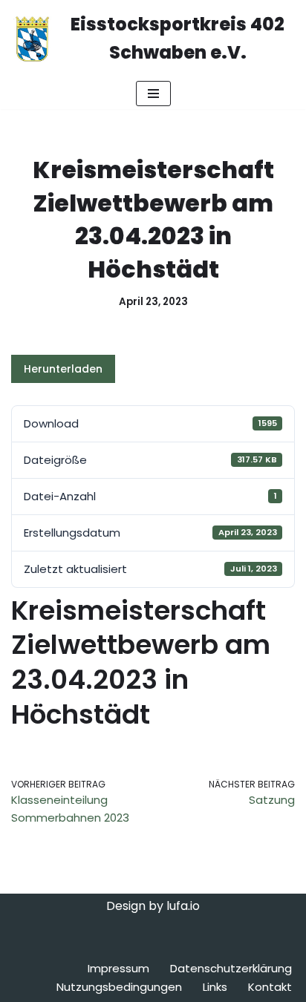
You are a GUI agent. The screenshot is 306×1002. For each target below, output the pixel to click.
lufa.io (183, 905)
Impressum (118, 968)
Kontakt (270, 987)
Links (215, 987)
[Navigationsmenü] (153, 93)
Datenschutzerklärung (231, 968)
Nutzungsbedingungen (119, 987)
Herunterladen (63, 368)
